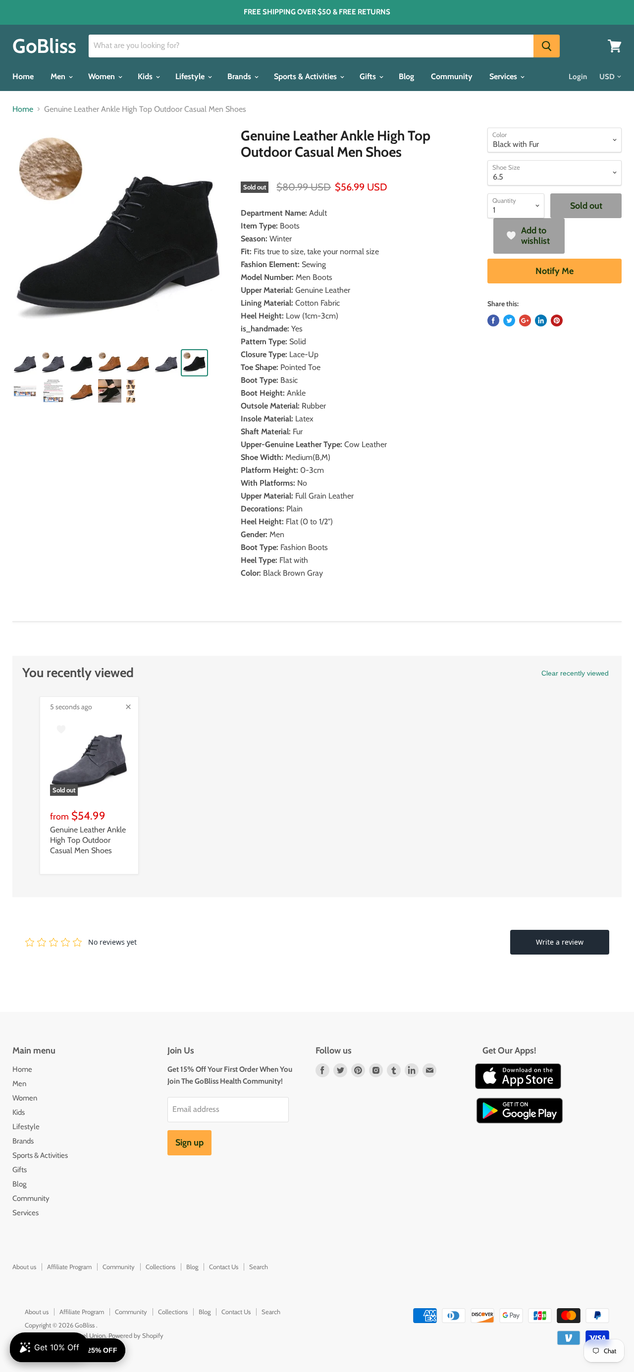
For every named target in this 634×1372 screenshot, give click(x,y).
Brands (240, 76)
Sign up (189, 1142)
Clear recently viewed (575, 673)
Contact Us (223, 1267)
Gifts (369, 76)
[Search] (546, 46)
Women (102, 76)
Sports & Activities (306, 76)
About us (24, 1267)
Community (452, 76)
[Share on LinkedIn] (541, 320)
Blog (406, 76)
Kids (146, 76)
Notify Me (554, 271)
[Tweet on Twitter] (509, 320)
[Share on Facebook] (493, 320)
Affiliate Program (69, 1267)
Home (23, 76)
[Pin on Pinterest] (557, 320)
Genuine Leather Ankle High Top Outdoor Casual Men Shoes (88, 840)
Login (578, 76)
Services (504, 76)
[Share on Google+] (525, 320)
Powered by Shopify (135, 1335)
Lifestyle (191, 76)
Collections (160, 1267)
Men (59, 76)
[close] (128, 707)
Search (258, 1267)
